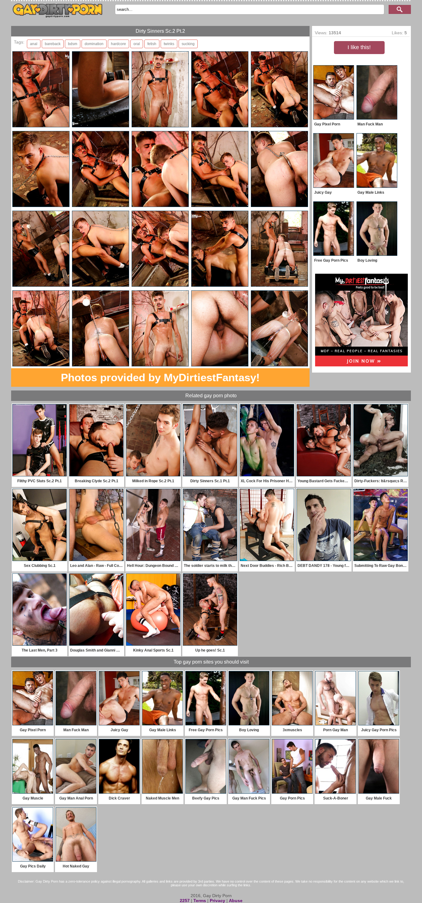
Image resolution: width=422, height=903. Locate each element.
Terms (199, 900)
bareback (53, 44)
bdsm (72, 44)
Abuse (236, 900)
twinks (169, 44)
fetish (151, 44)
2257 (185, 900)
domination (94, 44)
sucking (188, 44)
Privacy (217, 900)
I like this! (359, 47)
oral (136, 44)
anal (33, 44)
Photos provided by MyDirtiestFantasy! (160, 377)
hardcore (118, 44)
